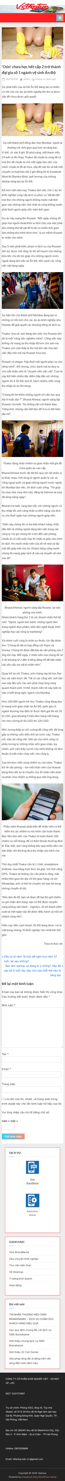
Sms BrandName (32, 1181)
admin (26, 79)
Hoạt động (15, 1285)
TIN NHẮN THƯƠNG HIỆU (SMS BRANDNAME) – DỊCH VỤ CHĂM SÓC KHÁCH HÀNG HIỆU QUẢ (31, 1319)
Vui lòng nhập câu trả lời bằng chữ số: (26, 1112)
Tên (5, 1054)
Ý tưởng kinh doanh (20, 1278)
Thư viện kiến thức (20, 1265)
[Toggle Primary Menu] (59, 17)
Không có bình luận (46, 79)
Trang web (8, 1084)
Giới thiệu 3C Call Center (24, 1352)
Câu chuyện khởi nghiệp (23, 1258)
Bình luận (8, 1005)
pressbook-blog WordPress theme (39, 1477)
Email (6, 1069)
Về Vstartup (16, 1272)
